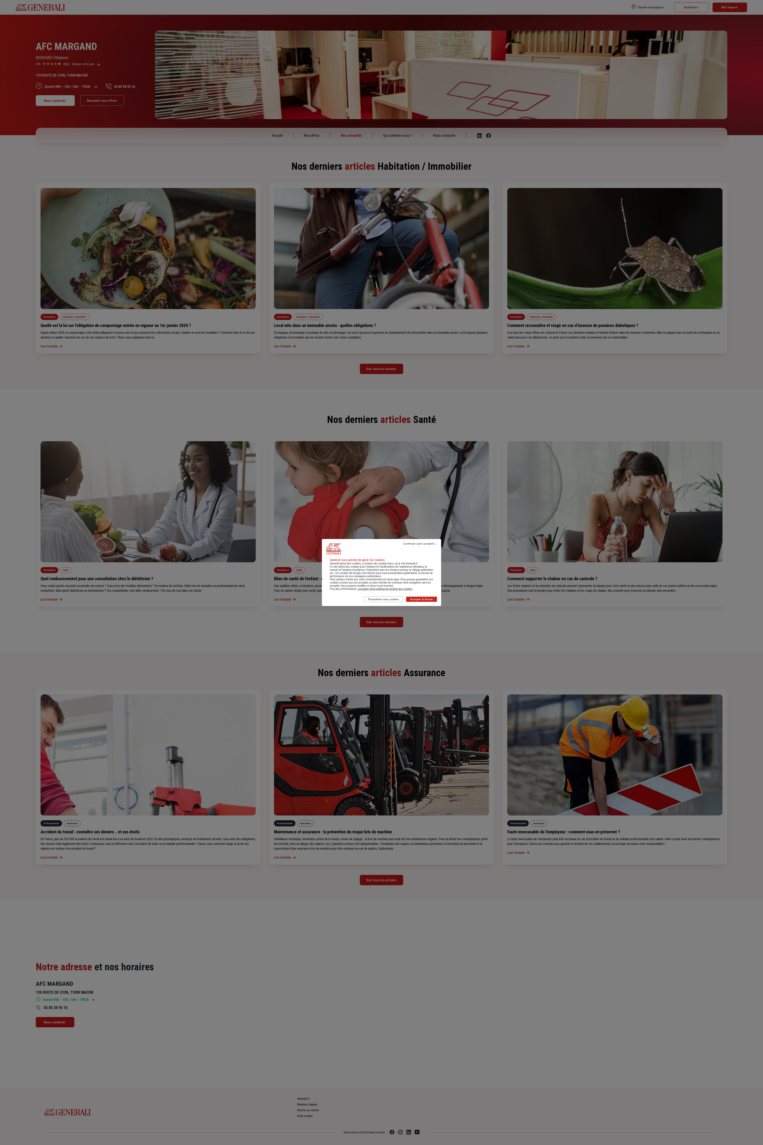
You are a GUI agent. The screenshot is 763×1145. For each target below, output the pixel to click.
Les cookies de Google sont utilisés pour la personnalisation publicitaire (375, 573)
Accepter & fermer (421, 599)
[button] (385, 588)
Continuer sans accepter (418, 543)
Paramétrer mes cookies (383, 599)
